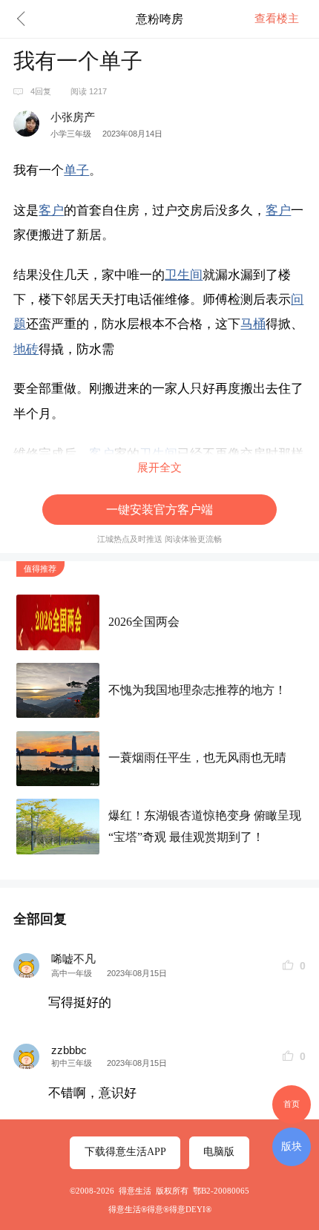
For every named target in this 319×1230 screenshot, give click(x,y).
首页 (291, 1103)
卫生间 (184, 275)
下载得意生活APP (125, 1151)
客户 (51, 210)
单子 (76, 170)
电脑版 (218, 1151)
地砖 (26, 349)
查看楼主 (276, 18)
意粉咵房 (159, 18)
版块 (291, 1146)
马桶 (253, 324)
